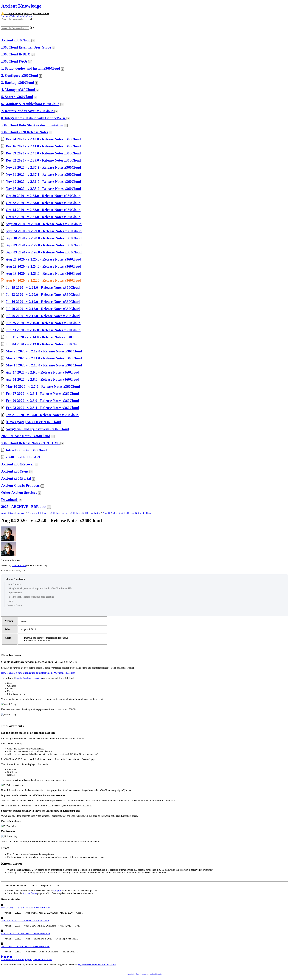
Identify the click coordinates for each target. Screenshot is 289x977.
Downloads (9, 500)
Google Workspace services (28, 678)
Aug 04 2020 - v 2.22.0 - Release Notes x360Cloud (43, 280)
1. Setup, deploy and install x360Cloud (31, 68)
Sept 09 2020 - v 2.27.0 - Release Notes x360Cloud (44, 245)
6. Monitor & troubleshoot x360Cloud (30, 104)
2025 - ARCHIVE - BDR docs (23, 507)
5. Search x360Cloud (17, 97)
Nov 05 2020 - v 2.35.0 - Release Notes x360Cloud (43, 189)
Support (57, 890)
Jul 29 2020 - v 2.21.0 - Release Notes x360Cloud (43, 287)
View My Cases (24, 16)
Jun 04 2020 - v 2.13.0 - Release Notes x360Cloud (43, 344)
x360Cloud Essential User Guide (26, 47)
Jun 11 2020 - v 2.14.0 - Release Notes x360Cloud (43, 337)
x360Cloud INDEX (15, 54)
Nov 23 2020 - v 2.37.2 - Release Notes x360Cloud (43, 167)
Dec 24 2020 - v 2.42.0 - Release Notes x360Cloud (43, 139)
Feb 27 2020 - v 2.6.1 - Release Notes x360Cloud (42, 394)
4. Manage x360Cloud (18, 90)
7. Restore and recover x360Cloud (27, 111)
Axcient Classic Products (20, 485)
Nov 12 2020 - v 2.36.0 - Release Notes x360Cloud (43, 182)
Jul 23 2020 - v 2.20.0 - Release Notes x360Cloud (43, 295)
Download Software (42, 959)
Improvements (15, 592)
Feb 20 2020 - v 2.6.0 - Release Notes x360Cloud (42, 401)
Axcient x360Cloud (16, 40)
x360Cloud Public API (23, 457)
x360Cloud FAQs (14, 61)
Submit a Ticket (8, 16)
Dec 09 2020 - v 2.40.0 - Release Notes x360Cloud (43, 153)
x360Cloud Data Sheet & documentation (32, 125)
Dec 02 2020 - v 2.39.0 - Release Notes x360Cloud (43, 160)
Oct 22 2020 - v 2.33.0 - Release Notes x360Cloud (43, 203)
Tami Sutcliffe (19, 565)
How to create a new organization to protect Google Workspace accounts (38, 673)
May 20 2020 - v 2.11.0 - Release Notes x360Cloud (44, 358)
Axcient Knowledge (21, 6)
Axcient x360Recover (17, 464)
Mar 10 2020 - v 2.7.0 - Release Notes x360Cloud (43, 386)
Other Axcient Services (19, 493)
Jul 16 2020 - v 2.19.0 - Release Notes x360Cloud (43, 302)
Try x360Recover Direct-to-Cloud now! (97, 964)
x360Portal (6, 959)
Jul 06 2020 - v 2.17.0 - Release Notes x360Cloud (43, 316)
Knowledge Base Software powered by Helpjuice (144, 974)
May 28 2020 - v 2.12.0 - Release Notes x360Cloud (44, 351)
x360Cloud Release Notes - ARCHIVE (30, 443)
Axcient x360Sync (15, 471)
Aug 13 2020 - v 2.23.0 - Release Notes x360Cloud (43, 273)
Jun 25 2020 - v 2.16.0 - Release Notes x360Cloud (43, 323)
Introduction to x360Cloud (26, 450)
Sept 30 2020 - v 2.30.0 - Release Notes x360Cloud (44, 224)
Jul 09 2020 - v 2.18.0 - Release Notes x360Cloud (43, 309)
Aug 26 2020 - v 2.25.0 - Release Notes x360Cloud (43, 259)
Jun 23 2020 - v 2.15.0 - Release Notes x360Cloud (43, 330)
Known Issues (15, 605)
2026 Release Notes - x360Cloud (25, 436)
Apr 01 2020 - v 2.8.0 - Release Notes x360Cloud (42, 379)
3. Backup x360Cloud (17, 83)
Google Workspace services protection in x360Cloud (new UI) (40, 588)
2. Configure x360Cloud (19, 75)
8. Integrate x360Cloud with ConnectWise (33, 118)
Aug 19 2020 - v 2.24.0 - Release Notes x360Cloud (43, 266)
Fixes (10, 601)
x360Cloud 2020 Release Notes (24, 132)
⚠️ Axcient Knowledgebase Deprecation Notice (25, 13)
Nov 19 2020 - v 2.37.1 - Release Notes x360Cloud (43, 174)
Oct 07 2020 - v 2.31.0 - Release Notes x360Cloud (43, 217)
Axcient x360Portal (16, 478)
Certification (18, 959)
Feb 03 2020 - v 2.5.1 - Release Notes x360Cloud (42, 408)
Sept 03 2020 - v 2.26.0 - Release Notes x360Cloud (44, 252)
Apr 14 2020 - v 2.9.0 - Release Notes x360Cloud (42, 372)
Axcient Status (30, 893)
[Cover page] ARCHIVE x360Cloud (33, 422)
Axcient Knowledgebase (13, 513)
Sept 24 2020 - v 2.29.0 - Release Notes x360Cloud (44, 231)
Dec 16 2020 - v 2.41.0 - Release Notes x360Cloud (43, 146)
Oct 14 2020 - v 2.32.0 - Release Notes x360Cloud (43, 210)
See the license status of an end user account (31, 596)
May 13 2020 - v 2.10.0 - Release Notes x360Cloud (44, 365)
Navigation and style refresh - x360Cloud (37, 429)
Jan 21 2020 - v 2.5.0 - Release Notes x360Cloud (42, 415)
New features (14, 584)
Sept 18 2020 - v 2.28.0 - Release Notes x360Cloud (44, 238)
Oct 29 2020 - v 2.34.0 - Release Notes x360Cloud (43, 196)
